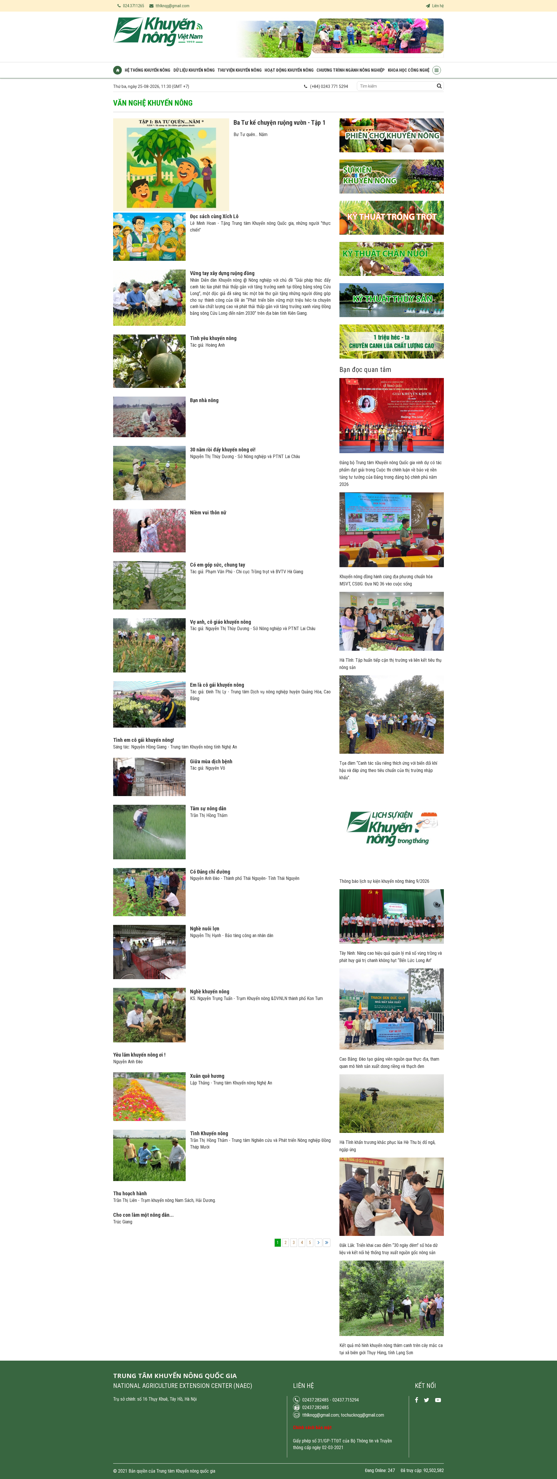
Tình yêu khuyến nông (213, 338)
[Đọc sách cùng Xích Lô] (149, 259)
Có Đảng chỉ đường (210, 872)
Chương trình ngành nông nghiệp (351, 70)
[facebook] (416, 1400)
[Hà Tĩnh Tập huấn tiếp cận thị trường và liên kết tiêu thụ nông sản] (391, 649)
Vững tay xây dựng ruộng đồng (222, 273)
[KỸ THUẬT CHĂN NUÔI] (391, 280)
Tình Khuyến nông (209, 1133)
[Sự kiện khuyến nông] (391, 198)
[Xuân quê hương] (149, 1119)
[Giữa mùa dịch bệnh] (149, 794)
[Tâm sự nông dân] (149, 858)
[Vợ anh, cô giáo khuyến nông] (149, 671)
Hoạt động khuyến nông (289, 70)
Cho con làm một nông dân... (143, 1215)
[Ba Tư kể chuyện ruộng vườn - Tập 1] (171, 209)
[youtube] (438, 1400)
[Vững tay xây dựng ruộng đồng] (149, 324)
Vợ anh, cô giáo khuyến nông (220, 622)
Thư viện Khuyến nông (240, 70)
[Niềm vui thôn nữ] (149, 551)
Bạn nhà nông (204, 400)
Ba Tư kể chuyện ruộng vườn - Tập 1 (279, 122)
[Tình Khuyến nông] (149, 1179)
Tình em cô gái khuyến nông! (143, 740)
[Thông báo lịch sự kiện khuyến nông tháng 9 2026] (391, 870)
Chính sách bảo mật (312, 1427)
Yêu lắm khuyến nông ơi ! (139, 1055)
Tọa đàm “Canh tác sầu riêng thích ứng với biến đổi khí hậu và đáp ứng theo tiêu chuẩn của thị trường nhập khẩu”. (388, 770)
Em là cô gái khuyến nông (217, 685)
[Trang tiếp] (318, 1242)
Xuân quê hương (207, 1076)
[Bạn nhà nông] (149, 435)
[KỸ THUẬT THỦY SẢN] (391, 321)
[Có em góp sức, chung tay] (149, 608)
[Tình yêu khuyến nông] (149, 386)
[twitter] (426, 1400)
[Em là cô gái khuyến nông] (149, 726)
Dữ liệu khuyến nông (194, 70)
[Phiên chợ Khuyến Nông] (391, 156)
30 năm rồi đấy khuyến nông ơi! (223, 449)
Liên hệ (437, 5)
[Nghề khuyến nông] (149, 1041)
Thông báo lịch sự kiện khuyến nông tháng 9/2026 (384, 881)
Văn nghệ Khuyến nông (153, 103)
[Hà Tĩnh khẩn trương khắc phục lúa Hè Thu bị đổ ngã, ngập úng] (391, 1131)
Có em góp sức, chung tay (217, 565)
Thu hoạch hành (130, 1193)
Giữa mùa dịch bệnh (211, 761)
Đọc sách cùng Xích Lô (214, 216)
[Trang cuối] (326, 1242)
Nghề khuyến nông (209, 991)
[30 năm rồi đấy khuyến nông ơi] (149, 498)
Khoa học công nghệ (408, 70)
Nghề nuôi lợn (204, 928)
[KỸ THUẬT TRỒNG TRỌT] (391, 239)
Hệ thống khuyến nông (147, 70)
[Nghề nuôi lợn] (149, 977)
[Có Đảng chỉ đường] (149, 914)
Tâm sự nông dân (208, 808)
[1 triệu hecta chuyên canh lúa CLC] (391, 363)
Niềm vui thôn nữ (208, 512)
